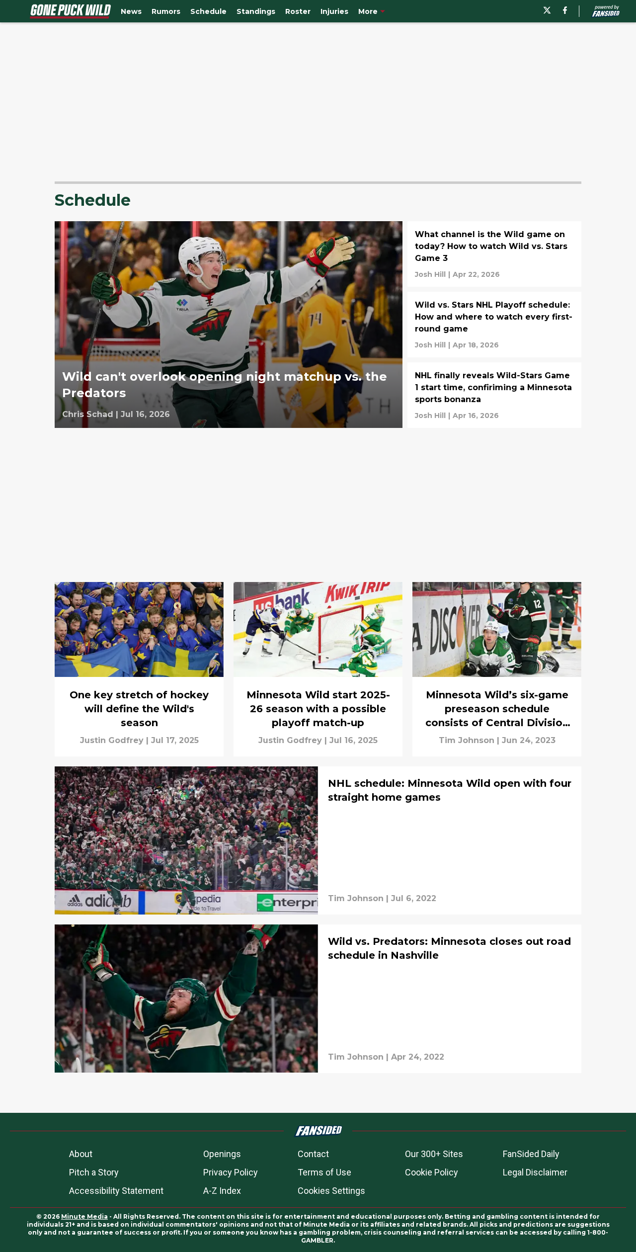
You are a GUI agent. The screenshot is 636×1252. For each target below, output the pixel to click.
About (80, 1154)
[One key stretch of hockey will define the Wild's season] (139, 669)
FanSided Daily (531, 1154)
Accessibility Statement (116, 1190)
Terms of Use (324, 1172)
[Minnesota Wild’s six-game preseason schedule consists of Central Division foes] (496, 669)
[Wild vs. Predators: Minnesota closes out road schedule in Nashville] (318, 998)
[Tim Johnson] (466, 741)
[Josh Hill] (430, 274)
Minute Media (84, 1216)
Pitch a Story (94, 1172)
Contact (313, 1154)
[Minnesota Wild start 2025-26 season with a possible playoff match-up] (318, 669)
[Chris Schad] (87, 414)
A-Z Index (222, 1190)
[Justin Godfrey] (112, 741)
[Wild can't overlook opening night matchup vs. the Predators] (228, 324)
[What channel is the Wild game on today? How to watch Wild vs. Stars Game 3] (494, 254)
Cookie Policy (431, 1172)
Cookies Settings (331, 1190)
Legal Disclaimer (535, 1172)
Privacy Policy (230, 1172)
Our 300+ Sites (434, 1154)
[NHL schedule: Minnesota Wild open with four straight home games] (318, 840)
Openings (222, 1154)
